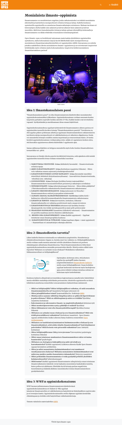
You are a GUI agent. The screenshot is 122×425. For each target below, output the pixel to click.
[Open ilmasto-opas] (5, 5)
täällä (55, 402)
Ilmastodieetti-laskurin (83, 263)
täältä (82, 293)
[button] (100, 5)
